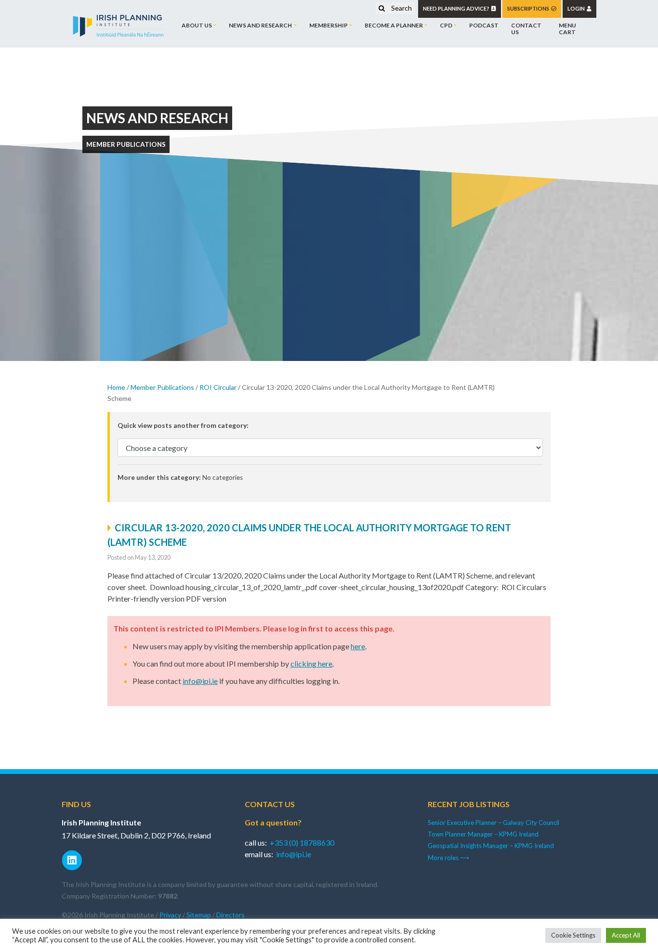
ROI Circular (218, 387)
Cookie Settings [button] (573, 935)
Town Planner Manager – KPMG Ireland (483, 834)
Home (116, 387)
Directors (230, 915)
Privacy (170, 915)
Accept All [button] (626, 935)
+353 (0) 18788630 (302, 842)
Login (577, 8)
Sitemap (198, 915)
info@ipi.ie (200, 680)
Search (401, 8)
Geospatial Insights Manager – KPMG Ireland (491, 845)
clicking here (311, 663)
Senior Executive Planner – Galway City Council (493, 822)
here (358, 646)
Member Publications (162, 387)
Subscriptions (529, 8)
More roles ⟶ (448, 858)
